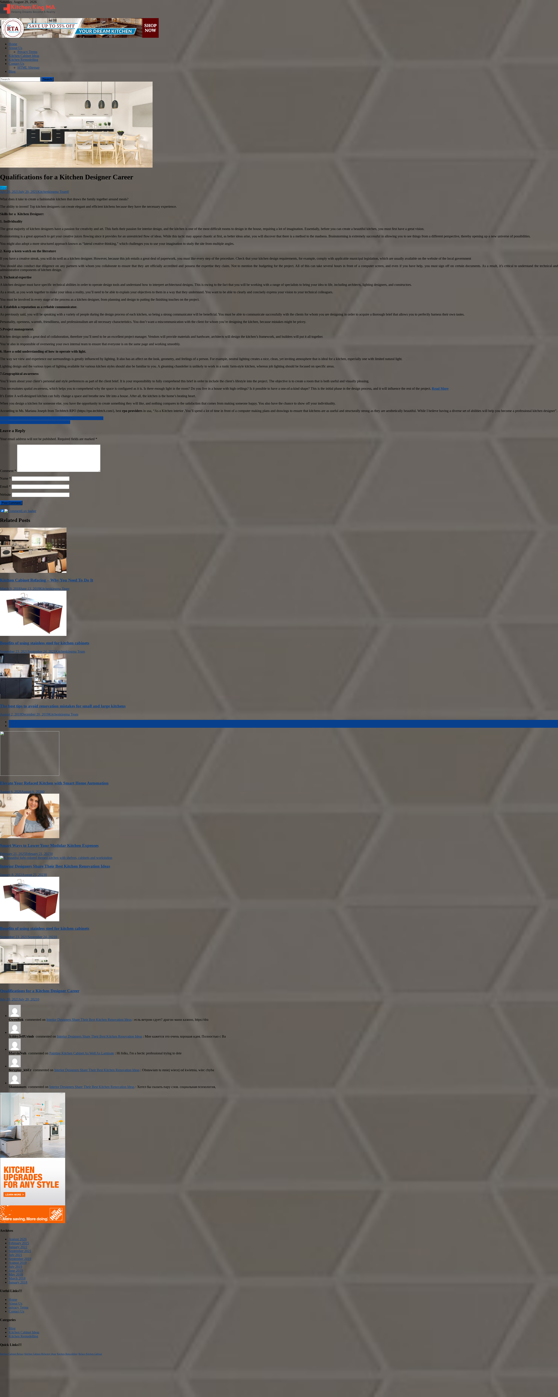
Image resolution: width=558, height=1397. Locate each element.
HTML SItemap (28, 67)
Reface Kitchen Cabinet (90, 1354)
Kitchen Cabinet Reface (12, 1354)
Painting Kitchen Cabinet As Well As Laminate (81, 1053)
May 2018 (16, 1274)
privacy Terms (18, 1307)
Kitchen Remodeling (67, 1354)
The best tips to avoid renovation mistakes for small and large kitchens (63, 706)
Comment (8, 471)
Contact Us (16, 63)
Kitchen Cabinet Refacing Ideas (40, 1354)
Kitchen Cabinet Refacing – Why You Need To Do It (46, 580)
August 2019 (18, 1263)
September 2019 (20, 1259)
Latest (13, 722)
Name (5, 478)
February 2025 (19, 1243)
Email (5, 486)
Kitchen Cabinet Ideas (24, 56)
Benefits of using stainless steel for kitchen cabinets (35, 422)
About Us (15, 48)
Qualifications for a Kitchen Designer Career (39, 991)
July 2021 (15, 1255)
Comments (16, 726)
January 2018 (18, 1282)
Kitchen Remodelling (23, 60)
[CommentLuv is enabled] (20, 511)
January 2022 (18, 1247)
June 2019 (16, 1270)
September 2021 (20, 1251)
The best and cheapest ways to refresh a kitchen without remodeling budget (51, 418)
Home (13, 44)
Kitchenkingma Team (52, 192)
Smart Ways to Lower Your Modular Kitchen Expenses (49, 845)
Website (5, 494)
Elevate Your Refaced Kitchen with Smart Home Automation (54, 783)
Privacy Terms (27, 52)
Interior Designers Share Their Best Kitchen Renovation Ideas (55, 866)
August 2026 (18, 1239)
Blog (12, 71)
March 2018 (17, 1278)
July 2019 (15, 1266)
